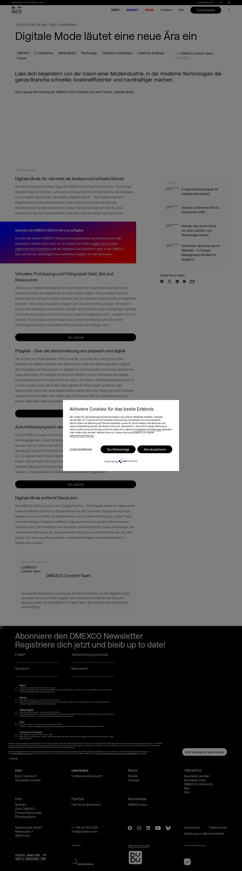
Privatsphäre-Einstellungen (147, 429)
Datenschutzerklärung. (82, 435)
